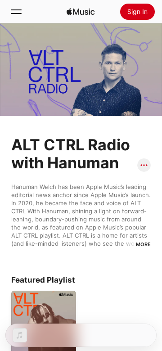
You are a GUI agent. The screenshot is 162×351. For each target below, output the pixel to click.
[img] (80, 12)
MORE (143, 244)
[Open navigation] (16, 12)
